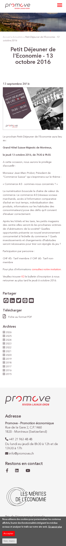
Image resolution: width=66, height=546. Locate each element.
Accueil (7, 37)
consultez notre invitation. (46, 269)
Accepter (8, 533)
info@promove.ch (21, 453)
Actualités (18, 37)
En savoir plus (55, 527)
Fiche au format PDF (20, 317)
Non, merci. (9, 541)
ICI (22, 276)
